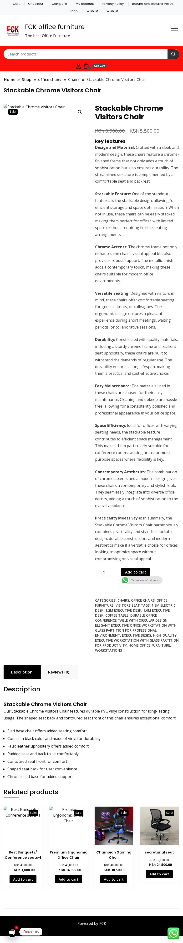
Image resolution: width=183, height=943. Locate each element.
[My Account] (78, 66)
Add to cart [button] (23, 879)
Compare (59, 3)
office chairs (143, 600)
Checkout (35, 3)
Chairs (123, 600)
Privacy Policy (113, 3)
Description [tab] (21, 672)
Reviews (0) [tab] (58, 672)
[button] (80, 112)
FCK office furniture (55, 27)
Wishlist (92, 11)
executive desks (136, 635)
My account (85, 3)
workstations (108, 650)
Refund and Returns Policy (152, 3)
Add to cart (135, 572)
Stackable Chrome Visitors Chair (46, 704)
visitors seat (128, 605)
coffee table (116, 615)
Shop (74, 11)
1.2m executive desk (123, 610)
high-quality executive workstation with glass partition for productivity (137, 640)
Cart (16, 3)
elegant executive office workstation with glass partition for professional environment (136, 630)
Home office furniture (149, 645)
